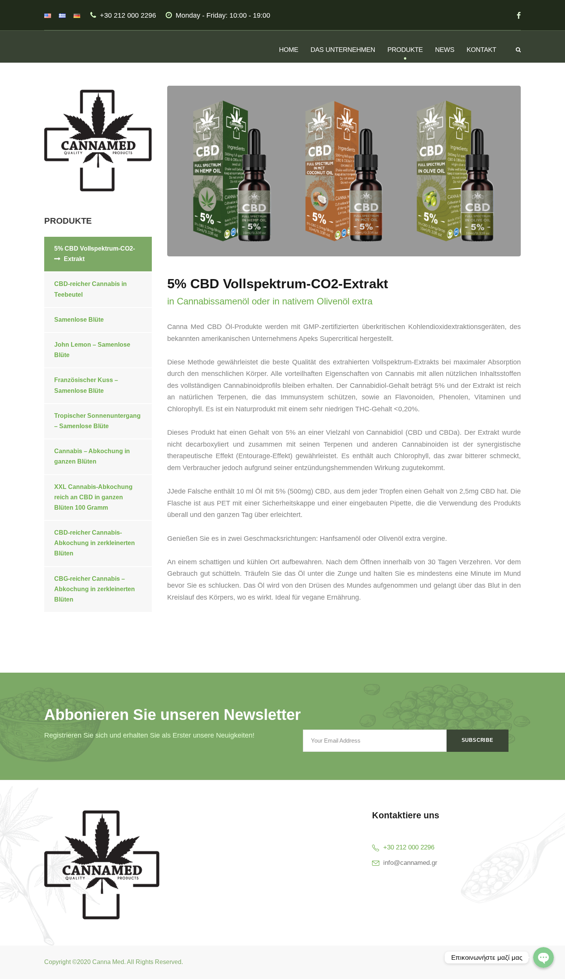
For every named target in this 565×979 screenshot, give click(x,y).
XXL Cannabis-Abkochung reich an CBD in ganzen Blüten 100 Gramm (93, 497)
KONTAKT (481, 49)
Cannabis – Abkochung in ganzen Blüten (92, 456)
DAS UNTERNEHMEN (343, 49)
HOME (288, 49)
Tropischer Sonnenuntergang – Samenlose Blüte (97, 420)
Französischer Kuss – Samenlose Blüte (86, 385)
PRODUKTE (405, 49)
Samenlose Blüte (79, 319)
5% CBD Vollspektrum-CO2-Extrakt (94, 253)
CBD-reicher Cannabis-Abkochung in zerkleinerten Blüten (94, 543)
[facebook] (519, 16)
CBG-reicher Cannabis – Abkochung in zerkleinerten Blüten (94, 589)
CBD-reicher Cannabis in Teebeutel (90, 289)
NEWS (444, 49)
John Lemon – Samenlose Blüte (92, 349)
